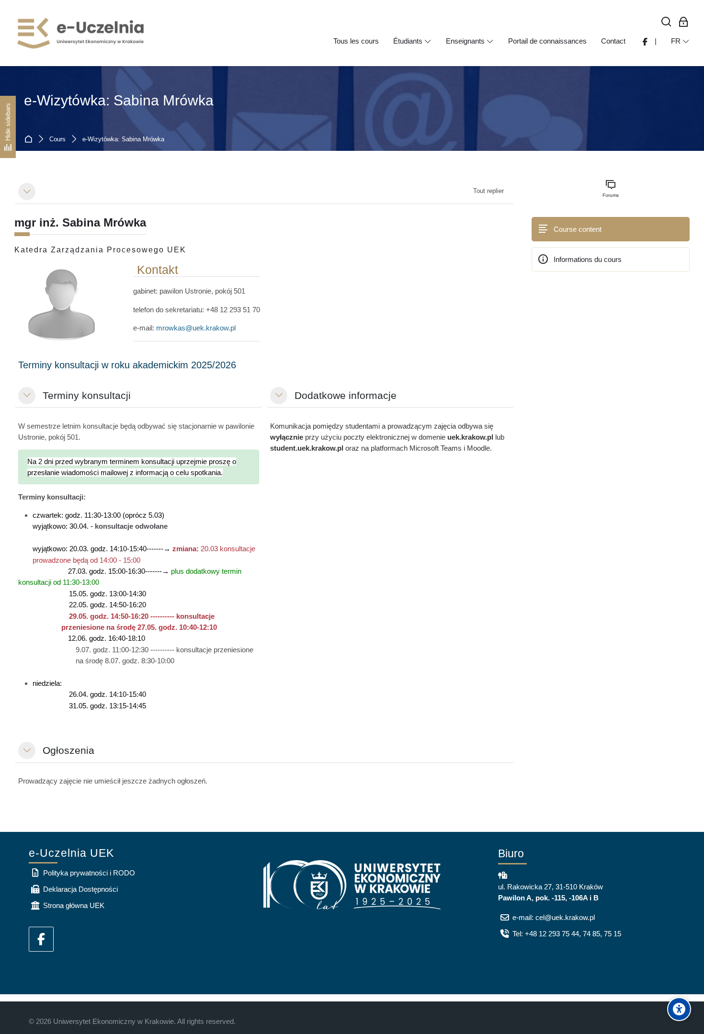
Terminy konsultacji (87, 395)
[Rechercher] (666, 22)
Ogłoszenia (68, 750)
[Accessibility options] (679, 1009)
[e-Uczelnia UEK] (81, 33)
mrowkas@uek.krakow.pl (196, 328)
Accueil (30, 139)
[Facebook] (41, 939)
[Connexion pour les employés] (684, 22)
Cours (57, 139)
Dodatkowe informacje (346, 395)
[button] (26, 191)
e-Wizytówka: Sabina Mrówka (119, 100)
